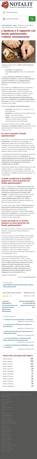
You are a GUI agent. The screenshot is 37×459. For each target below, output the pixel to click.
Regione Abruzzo (6, 413)
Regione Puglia (5, 437)
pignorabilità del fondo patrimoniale (15, 285)
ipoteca (30, 285)
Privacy (3, 405)
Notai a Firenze (8, 376)
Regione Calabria (6, 417)
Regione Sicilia (5, 441)
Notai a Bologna (8, 371)
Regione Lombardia (6, 429)
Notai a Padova (8, 383)
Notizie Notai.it (5, 403)
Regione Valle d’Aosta (7, 449)
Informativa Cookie (6, 407)
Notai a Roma (7, 359)
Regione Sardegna (6, 439)
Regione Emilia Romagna (8, 421)
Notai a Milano (8, 361)
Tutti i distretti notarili (6, 401)
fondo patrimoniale (9, 286)
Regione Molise (5, 433)
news (14, 25)
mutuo (15, 87)
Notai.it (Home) (6, 25)
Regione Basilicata (6, 415)
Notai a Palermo (8, 374)
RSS (2, 411)
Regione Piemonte (6, 435)
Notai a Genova (8, 369)
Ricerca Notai (5, 399)
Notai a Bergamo (8, 386)
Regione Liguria (5, 427)
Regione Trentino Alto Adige (8, 445)
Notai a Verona (8, 381)
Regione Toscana (6, 443)
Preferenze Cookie (6, 409)
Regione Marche (5, 431)
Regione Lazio (5, 425)
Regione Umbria (5, 447)
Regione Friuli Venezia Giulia (9, 423)
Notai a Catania (8, 379)
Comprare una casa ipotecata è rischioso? (18, 319)
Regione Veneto (5, 451)
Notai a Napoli (8, 366)
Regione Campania (6, 419)
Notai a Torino (8, 364)
